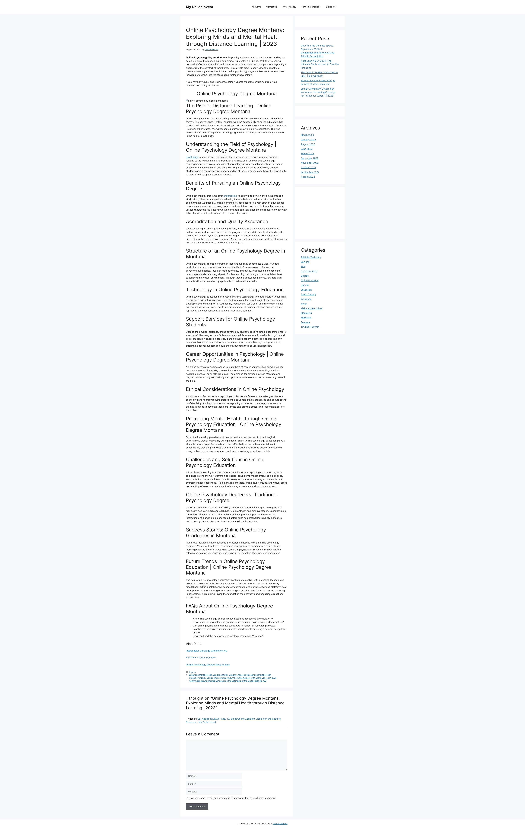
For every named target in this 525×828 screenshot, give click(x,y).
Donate (305, 285)
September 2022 (310, 172)
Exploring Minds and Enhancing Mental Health (250, 675)
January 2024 (308, 139)
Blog (303, 266)
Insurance (306, 299)
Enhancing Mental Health (200, 675)
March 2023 (307, 153)
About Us (256, 6)
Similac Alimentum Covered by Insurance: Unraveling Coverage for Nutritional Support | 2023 (318, 92)
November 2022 (310, 162)
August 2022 (308, 176)
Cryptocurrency (309, 271)
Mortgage (306, 317)
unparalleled (230, 195)
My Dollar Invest (199, 7)
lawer (304, 303)
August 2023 (308, 144)
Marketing (306, 313)
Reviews (305, 322)
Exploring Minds (220, 675)
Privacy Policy (289, 6)
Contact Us (271, 6)
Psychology (192, 157)
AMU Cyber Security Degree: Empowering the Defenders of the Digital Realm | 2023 (227, 681)
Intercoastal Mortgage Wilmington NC (206, 650)
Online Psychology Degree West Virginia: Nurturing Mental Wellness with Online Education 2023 (232, 678)
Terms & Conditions (311, 6)
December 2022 (309, 158)
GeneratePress (280, 823)
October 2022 (308, 167)
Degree (192, 672)
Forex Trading (308, 294)
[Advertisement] (325, 212)
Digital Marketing (310, 280)
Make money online (311, 308)
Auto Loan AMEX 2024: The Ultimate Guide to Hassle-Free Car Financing (320, 64)
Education (306, 289)
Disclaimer (331, 6)
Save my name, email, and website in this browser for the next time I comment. (232, 798)
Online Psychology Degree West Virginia (208, 664)
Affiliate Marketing (311, 257)
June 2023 (307, 149)
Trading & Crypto (310, 327)
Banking (305, 261)
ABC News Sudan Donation (201, 657)
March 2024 (307, 135)
